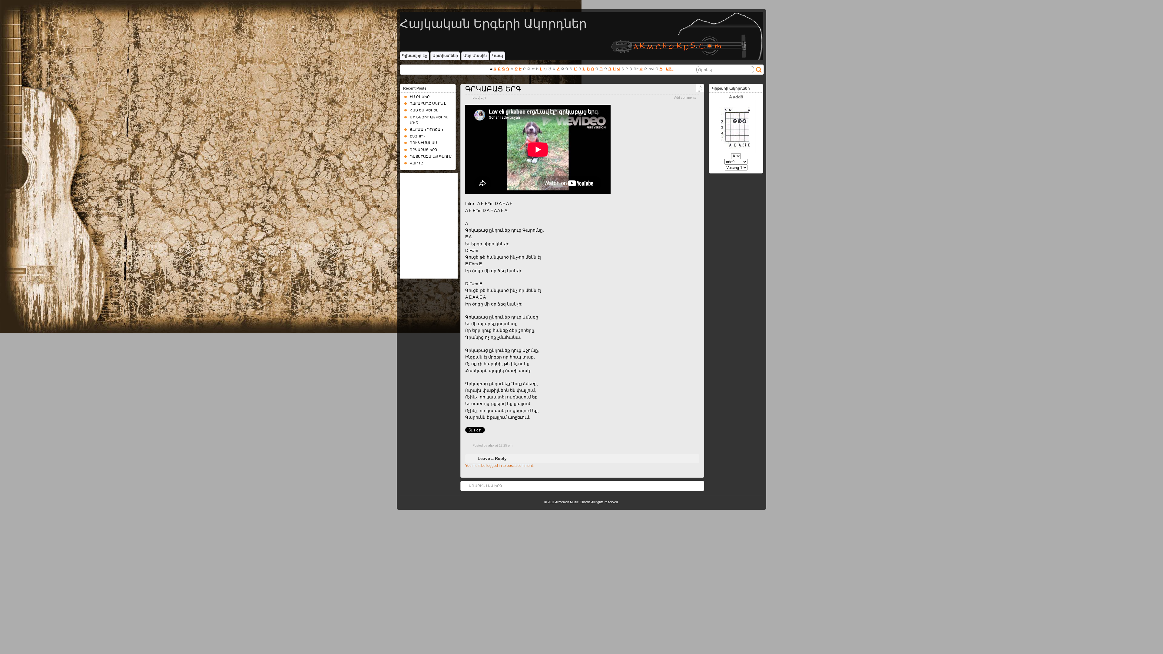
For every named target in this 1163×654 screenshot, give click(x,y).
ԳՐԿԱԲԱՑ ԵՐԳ (493, 89)
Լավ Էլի (479, 97)
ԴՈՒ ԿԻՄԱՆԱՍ (423, 143)
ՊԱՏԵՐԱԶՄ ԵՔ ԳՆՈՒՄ (431, 156)
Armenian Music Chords (573, 502)
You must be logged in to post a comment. (499, 466)
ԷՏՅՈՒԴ (417, 136)
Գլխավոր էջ (414, 55)
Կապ (497, 55)
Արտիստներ (445, 55)
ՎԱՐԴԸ (416, 163)
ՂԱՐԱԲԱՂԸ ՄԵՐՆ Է (428, 103)
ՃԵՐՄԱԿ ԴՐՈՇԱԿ (426, 129)
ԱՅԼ (669, 69)
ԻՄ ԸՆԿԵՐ (419, 97)
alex (491, 445)
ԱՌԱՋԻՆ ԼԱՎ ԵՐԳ (485, 486)
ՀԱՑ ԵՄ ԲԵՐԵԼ (424, 110)
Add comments (685, 97)
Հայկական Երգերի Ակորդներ (493, 23)
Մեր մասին (475, 55)
